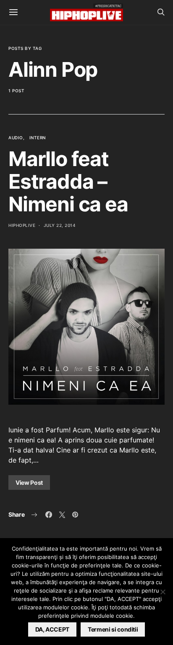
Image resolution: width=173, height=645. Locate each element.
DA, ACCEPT (52, 629)
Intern (37, 137)
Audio (15, 137)
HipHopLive (21, 225)
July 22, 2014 (60, 225)
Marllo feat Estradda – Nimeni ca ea (68, 181)
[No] (162, 592)
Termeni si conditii (113, 629)
